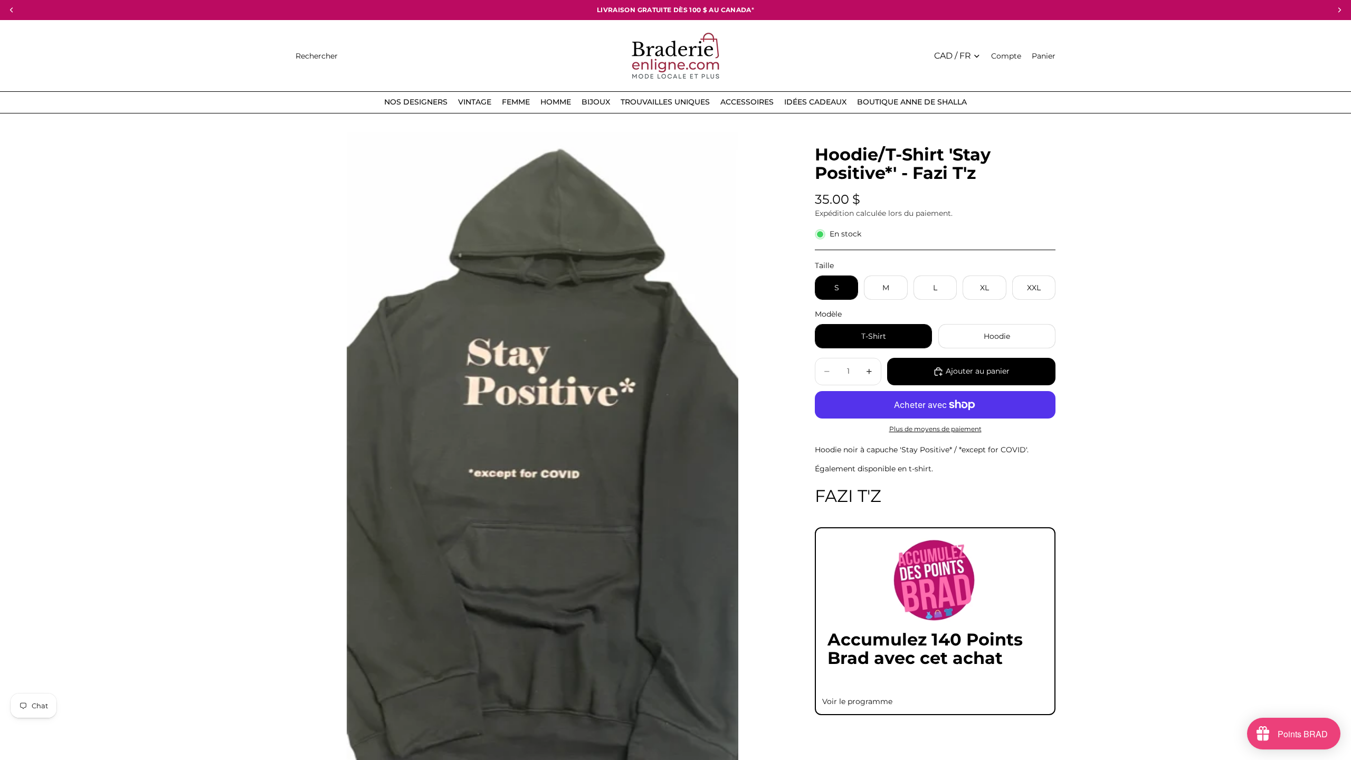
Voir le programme (857, 701)
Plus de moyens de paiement (935, 429)
